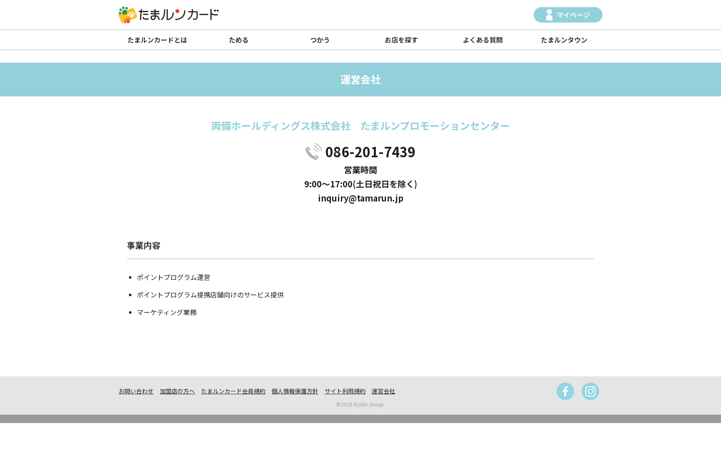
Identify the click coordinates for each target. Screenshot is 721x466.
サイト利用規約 (345, 391)
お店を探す (401, 40)
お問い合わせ (136, 391)
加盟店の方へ (177, 391)
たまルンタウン (564, 40)
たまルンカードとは (157, 40)
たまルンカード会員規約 (233, 391)
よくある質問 (483, 40)
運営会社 (383, 391)
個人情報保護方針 (295, 391)
